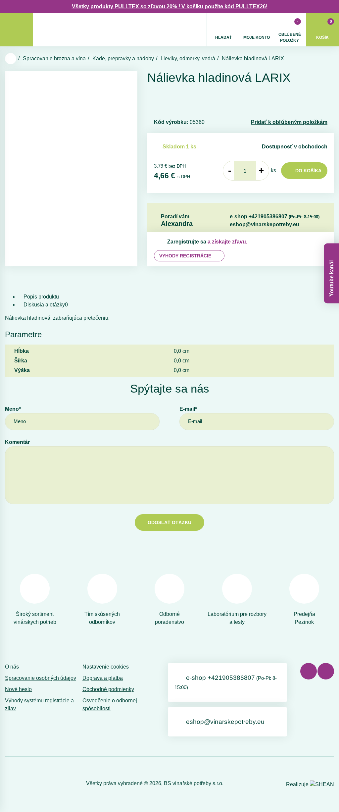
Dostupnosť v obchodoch (294, 146)
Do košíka (308, 170)
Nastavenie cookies (105, 667)
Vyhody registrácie (185, 255)
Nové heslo (18, 689)
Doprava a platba (102, 678)
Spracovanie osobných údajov (40, 678)
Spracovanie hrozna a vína (54, 58)
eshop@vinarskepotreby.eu (264, 224)
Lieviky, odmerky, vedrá (188, 58)
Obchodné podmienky (108, 689)
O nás (12, 667)
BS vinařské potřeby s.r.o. (193, 783)
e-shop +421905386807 (274, 216)
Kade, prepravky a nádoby (123, 58)
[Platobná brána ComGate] (22, 784)
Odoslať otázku (169, 522)
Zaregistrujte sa (186, 241)
